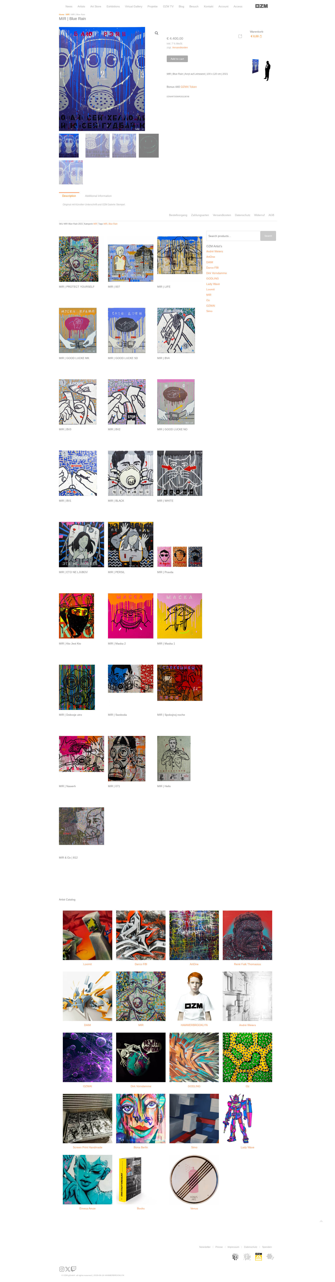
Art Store (95, 6)
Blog (181, 6)
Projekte (153, 6)
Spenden (267, 1247)
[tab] (69, 195)
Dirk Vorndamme (216, 273)
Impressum (233, 1247)
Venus (194, 1208)
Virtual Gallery (133, 6)
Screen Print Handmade (87, 1147)
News (69, 6)
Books (141, 1208)
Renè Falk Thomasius (247, 964)
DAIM (209, 262)
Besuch (194, 6)
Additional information (98, 195)
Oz (208, 300)
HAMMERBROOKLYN (194, 1025)
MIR (67, 14)
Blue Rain (113, 224)
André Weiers (214, 251)
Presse (219, 1247)
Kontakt (208, 6)
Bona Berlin (141, 1147)
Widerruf (259, 215)
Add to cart (177, 58)
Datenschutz (242, 215)
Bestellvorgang (178, 215)
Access (238, 6)
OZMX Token (189, 86)
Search (268, 236)
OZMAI (210, 305)
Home (61, 14)
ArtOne (210, 256)
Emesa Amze (87, 1208)
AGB (271, 215)
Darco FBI (212, 267)
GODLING (212, 278)
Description (69, 195)
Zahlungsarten (200, 215)
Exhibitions (113, 6)
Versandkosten (180, 47)
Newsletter (205, 1247)
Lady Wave (213, 283)
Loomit (210, 289)
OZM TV (168, 6)
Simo (209, 311)
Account (223, 6)
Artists (81, 6)
